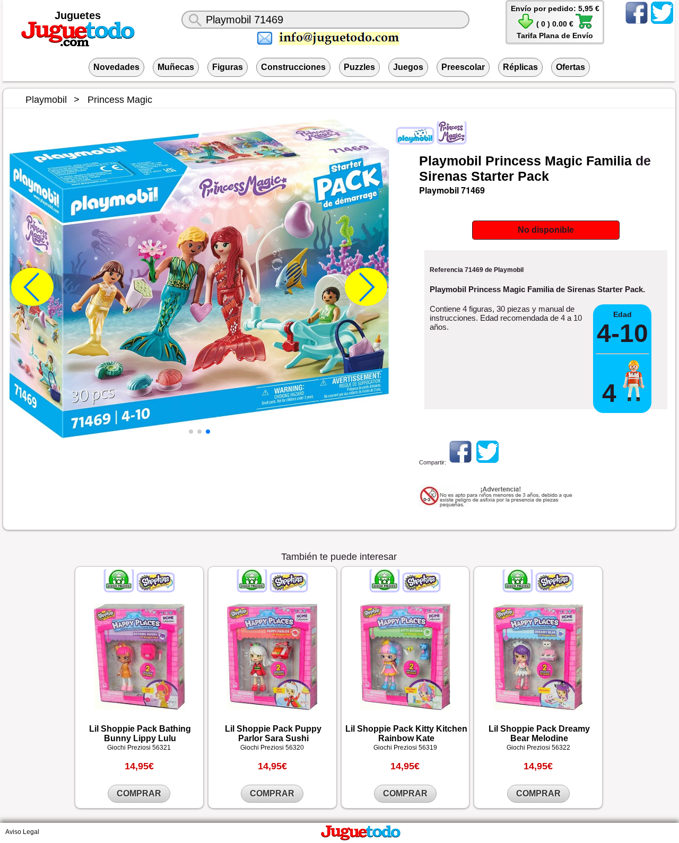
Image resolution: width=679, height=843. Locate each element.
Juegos (408, 67)
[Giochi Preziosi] (120, 588)
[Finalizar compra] (584, 27)
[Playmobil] (416, 140)
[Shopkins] (155, 588)
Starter (492, 176)
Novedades (116, 67)
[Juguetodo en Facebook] (636, 23)
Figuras (227, 67)
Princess (513, 160)
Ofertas (570, 67)
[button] (191, 431)
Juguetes (78, 15)
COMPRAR (139, 793)
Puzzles (359, 67)
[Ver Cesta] (525, 27)
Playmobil (450, 160)
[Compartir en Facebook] (460, 462)
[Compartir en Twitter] (487, 462)
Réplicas (520, 67)
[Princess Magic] (451, 140)
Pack (533, 176)
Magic (563, 160)
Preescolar (463, 67)
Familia (609, 160)
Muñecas (176, 67)
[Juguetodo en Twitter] (662, 23)
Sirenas (443, 176)
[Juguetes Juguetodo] (78, 44)
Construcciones (293, 67)
